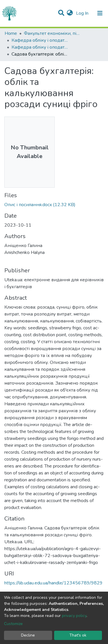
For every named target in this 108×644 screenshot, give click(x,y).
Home (11, 33)
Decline (28, 635)
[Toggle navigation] (100, 13)
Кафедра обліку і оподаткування (40, 40)
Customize (13, 623)
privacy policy (74, 615)
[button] (70, 13)
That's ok (77, 635)
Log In (83, 13)
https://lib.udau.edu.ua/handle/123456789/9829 (53, 583)
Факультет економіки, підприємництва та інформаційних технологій (53, 33)
